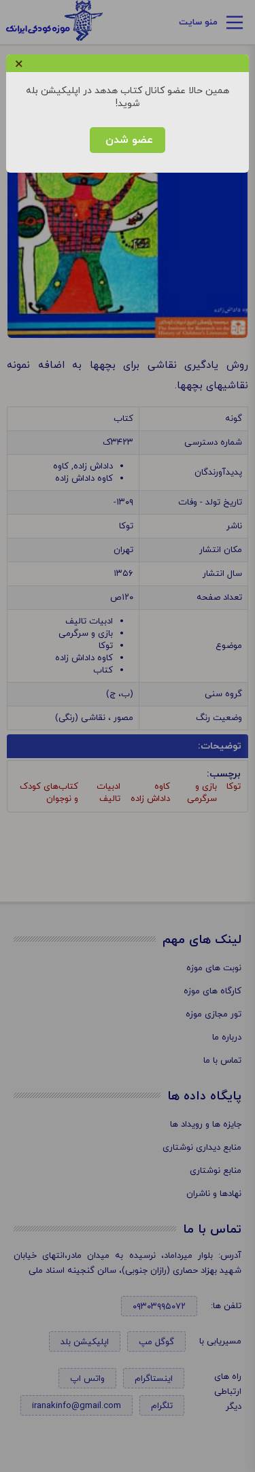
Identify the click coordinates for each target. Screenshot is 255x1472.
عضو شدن (127, 140)
